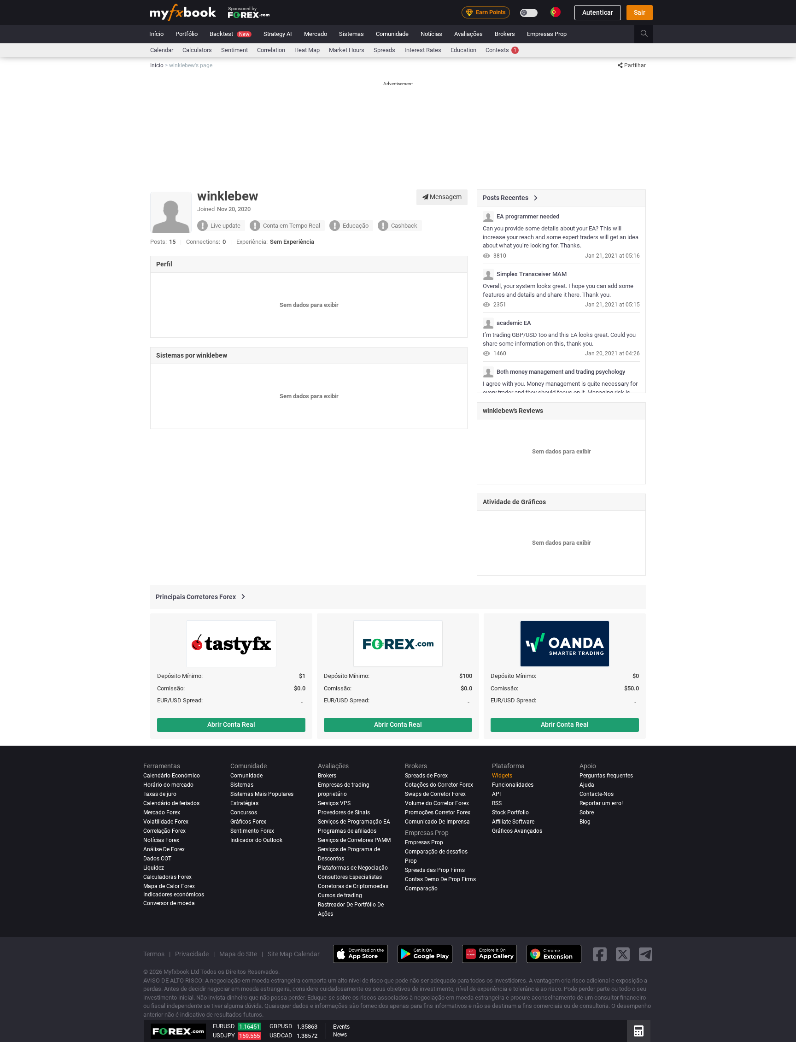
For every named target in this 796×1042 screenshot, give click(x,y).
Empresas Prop (547, 33)
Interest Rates (422, 50)
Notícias (431, 33)
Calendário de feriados (171, 803)
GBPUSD (281, 1026)
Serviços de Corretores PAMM (354, 840)
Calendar (161, 50)
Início (156, 33)
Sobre (586, 812)
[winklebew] (488, 216)
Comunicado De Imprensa (437, 821)
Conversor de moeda (169, 903)
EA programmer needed (528, 216)
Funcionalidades (512, 785)
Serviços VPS (334, 803)
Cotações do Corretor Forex (439, 785)
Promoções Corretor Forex (437, 812)
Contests (501, 50)
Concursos (243, 812)
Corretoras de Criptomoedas (353, 886)
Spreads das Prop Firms (435, 870)
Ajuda (586, 785)
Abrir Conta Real (231, 724)
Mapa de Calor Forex (169, 886)
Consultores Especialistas (350, 877)
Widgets (502, 775)
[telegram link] (646, 954)
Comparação (421, 888)
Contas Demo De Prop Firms (440, 879)
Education (463, 50)
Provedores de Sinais (344, 812)
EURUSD (224, 1026)
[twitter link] (623, 954)
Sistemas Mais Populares (261, 794)
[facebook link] (600, 954)
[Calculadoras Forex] (638, 1031)
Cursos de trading (340, 895)
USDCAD (281, 1035)
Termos (153, 953)
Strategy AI (277, 33)
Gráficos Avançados (517, 831)
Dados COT (157, 858)
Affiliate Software (513, 821)
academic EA (514, 323)
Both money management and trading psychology (561, 372)
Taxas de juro (159, 794)
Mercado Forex (161, 812)
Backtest (229, 33)
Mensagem (445, 196)
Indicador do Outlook (256, 840)
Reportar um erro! (601, 803)
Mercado (315, 33)
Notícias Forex (161, 840)
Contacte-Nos (596, 794)
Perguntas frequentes (606, 775)
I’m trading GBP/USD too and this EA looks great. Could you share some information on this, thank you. (559, 339)
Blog (585, 821)
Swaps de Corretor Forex (435, 794)
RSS (497, 803)
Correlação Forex (164, 831)
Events (341, 1027)
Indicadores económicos (173, 894)
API (496, 794)
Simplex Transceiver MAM (532, 274)
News (340, 1034)
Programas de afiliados (347, 831)
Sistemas (351, 33)
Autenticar (597, 12)
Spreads (384, 50)
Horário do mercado (168, 785)
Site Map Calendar (294, 953)
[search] (649, 34)
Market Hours (346, 50)
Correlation (271, 50)
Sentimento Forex (252, 831)
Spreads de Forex (426, 775)
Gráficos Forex (248, 821)
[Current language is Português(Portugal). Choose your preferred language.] (555, 12)
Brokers (505, 33)
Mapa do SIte (238, 953)
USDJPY (224, 1035)
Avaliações (468, 33)
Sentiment (234, 50)
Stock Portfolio (510, 812)
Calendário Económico (171, 775)
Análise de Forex (164, 849)
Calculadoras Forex (167, 877)
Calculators (197, 50)
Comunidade (392, 33)
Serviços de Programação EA (354, 821)
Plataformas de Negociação (353, 868)
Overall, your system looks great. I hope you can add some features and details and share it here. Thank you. (558, 290)
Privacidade (192, 953)
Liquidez (153, 868)
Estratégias (244, 803)
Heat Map (307, 50)
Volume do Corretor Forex (437, 803)
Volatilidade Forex (165, 821)
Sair (639, 12)
